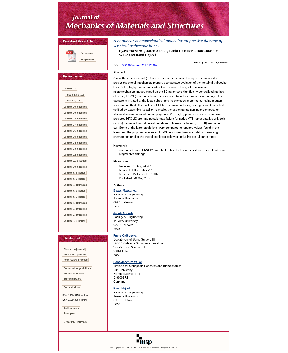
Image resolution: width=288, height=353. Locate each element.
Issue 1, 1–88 (74, 100)
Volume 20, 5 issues (75, 106)
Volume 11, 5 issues (75, 160)
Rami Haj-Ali (122, 288)
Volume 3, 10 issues (75, 208)
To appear (69, 313)
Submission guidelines (77, 268)
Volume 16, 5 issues (75, 130)
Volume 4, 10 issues (75, 203)
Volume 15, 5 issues (75, 136)
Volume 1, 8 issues (75, 221)
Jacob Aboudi (123, 213)
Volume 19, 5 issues (75, 112)
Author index (71, 308)
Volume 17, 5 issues (75, 124)
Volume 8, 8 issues (75, 178)
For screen (87, 53)
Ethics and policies (75, 254)
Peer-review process (76, 259)
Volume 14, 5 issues (75, 142)
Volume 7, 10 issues (75, 184)
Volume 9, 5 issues (75, 172)
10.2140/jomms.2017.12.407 (138, 65)
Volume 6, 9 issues (75, 190)
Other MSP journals (75, 322)
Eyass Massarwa (124, 190)
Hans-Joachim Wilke (127, 262)
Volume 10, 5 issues (75, 166)
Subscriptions (72, 287)
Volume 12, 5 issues (75, 154)
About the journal (74, 249)
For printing (88, 59)
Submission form (74, 273)
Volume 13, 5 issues (75, 148)
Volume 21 (70, 88)
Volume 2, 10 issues (75, 214)
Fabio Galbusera (124, 235)
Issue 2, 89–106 (75, 94)
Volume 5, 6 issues (75, 196)
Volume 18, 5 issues (75, 118)
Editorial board (72, 278)
